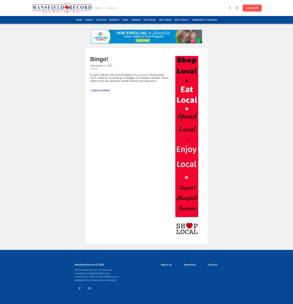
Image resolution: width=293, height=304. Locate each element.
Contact (212, 264)
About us (166, 264)
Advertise (190, 264)
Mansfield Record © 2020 (89, 264)
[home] (61, 8)
